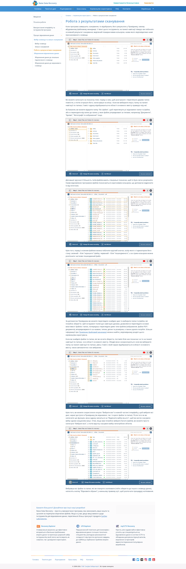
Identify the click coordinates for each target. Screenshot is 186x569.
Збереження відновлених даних (46, 53)
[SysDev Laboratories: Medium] (142, 559)
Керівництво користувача (101, 9)
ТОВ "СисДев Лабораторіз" (90, 566)
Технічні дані (50, 9)
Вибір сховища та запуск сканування (48, 40)
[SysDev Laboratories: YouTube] (153, 559)
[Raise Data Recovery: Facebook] (134, 559)
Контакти (126, 9)
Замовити (149, 3)
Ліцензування (65, 9)
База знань (81, 9)
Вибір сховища (40, 44)
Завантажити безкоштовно (126, 3)
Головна (37, 9)
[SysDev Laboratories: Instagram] (146, 559)
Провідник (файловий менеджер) (93, 332)
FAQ (117, 9)
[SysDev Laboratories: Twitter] (138, 559)
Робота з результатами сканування (47, 50)
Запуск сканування (42, 47)
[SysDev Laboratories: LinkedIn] (150, 559)
